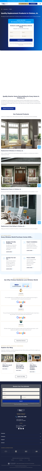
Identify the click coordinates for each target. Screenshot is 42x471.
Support (3, 439)
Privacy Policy (20, 44)
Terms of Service (29, 467)
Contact (2, 442)
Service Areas (6, 9)
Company (3, 436)
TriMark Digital (32, 463)
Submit (21, 401)
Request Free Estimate (8, 108)
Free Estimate (33, 3)
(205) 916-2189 (21, 416)
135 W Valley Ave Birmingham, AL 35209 (21, 420)
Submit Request (21, 40)
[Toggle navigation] (40, 3)
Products (3, 433)
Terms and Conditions (28, 43)
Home (1, 9)
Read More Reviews (21, 340)
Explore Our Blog (21, 376)
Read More (4, 368)
